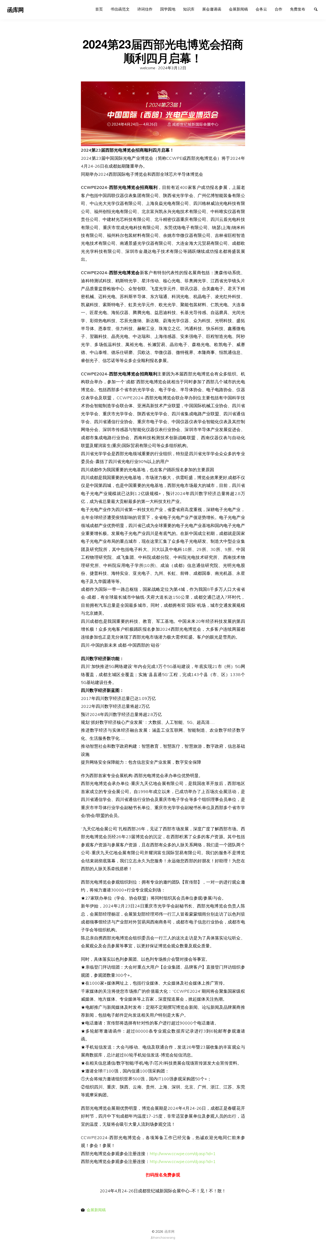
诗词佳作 (144, 9)
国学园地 (167, 9)
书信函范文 (120, 9)
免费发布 (297, 9)
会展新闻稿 (238, 9)
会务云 (261, 9)
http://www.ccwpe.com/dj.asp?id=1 (183, 1153)
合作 (278, 9)
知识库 (189, 9)
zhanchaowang (163, 1237)
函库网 (169, 1231)
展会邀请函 (211, 9)
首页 (99, 9)
